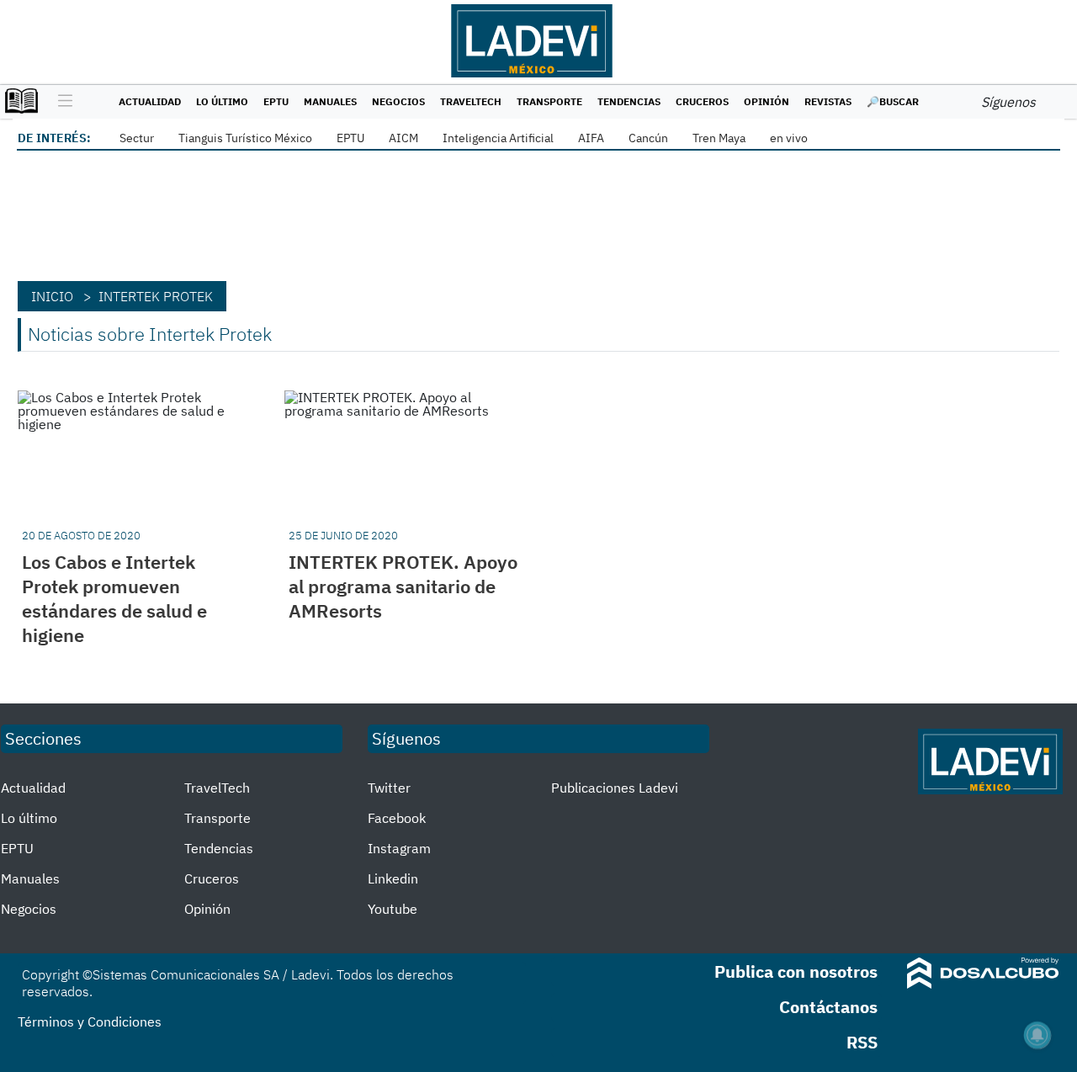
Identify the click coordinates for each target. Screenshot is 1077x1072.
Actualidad (150, 101)
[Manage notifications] (1037, 1035)
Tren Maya (718, 138)
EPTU (276, 101)
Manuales (330, 101)
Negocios (398, 101)
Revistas (828, 101)
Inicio (52, 296)
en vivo (789, 138)
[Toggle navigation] (61, 102)
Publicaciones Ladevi (614, 787)
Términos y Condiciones (90, 1021)
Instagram (399, 848)
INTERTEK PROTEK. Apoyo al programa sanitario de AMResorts (403, 586)
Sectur (136, 138)
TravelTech (470, 101)
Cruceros (702, 101)
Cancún (648, 138)
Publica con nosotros (796, 971)
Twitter (389, 787)
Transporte (549, 101)
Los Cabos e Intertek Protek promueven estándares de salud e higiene (114, 598)
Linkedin (393, 878)
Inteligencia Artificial (498, 138)
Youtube (392, 908)
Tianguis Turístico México (245, 138)
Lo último (222, 101)
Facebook (397, 817)
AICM (403, 138)
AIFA (591, 138)
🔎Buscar (893, 101)
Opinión (766, 101)
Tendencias (629, 101)
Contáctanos (828, 1006)
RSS (862, 1042)
